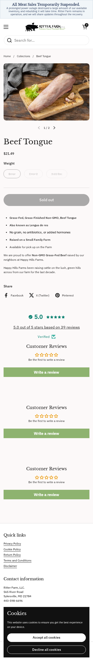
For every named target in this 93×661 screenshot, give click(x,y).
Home (7, 56)
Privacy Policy (12, 543)
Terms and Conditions (17, 560)
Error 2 (33, 174)
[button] (84, 27)
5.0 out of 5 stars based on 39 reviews (46, 327)
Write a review (46, 372)
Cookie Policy (12, 549)
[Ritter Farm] (45, 27)
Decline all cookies (46, 649)
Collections (23, 56)
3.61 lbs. (56, 174)
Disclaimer (10, 566)
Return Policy (12, 554)
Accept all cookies (46, 637)
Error (12, 174)
